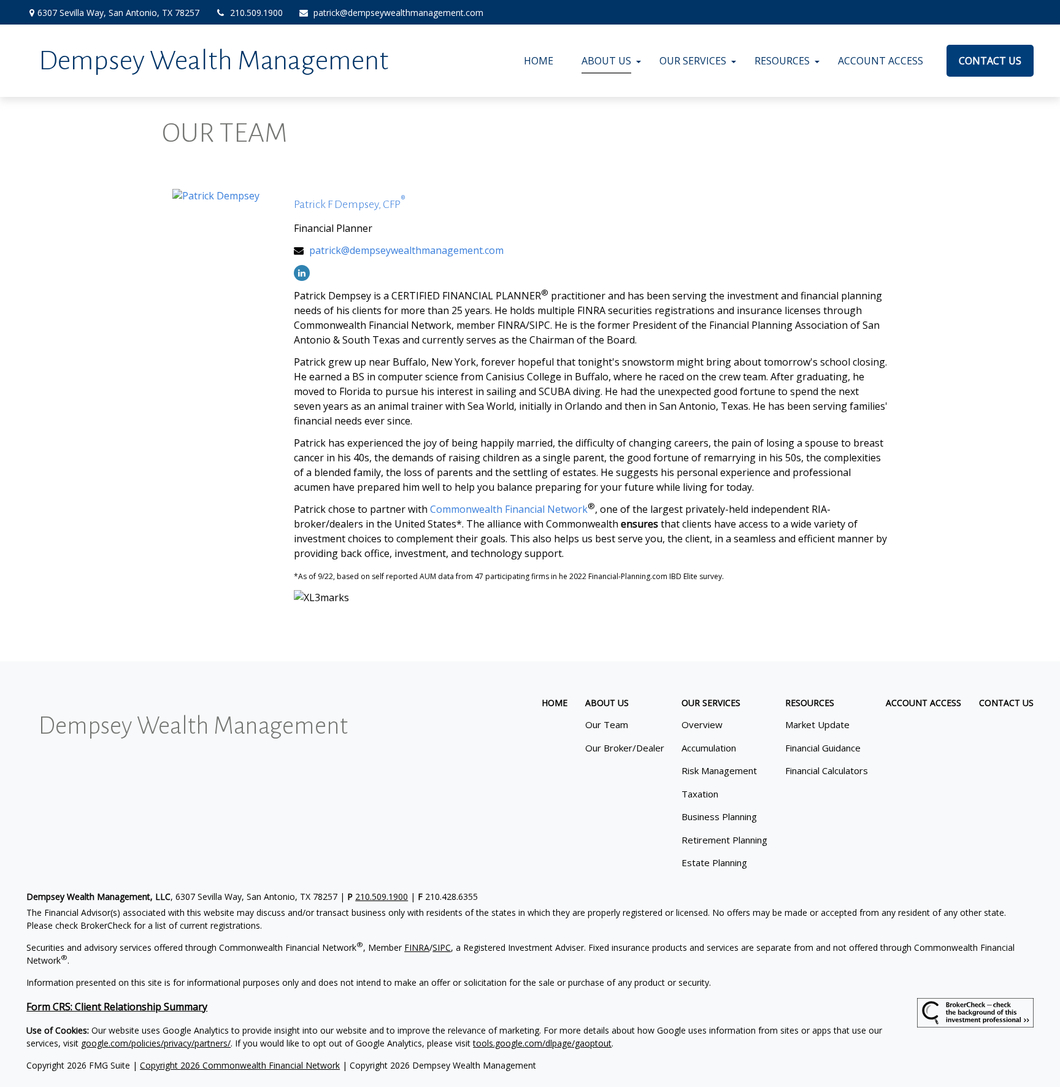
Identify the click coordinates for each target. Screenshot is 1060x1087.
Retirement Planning (724, 840)
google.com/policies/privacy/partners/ (156, 1043)
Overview (702, 724)
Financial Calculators (826, 770)
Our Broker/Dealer (624, 748)
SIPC (441, 947)
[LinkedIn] (302, 273)
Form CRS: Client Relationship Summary (116, 1006)
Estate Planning (714, 862)
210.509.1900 (256, 12)
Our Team (606, 724)
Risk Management (719, 770)
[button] (538, 60)
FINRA (416, 947)
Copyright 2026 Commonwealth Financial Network (240, 1065)
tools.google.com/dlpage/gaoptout (542, 1043)
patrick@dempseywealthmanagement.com (398, 12)
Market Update (817, 724)
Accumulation (709, 748)
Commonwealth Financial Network (509, 509)
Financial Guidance (823, 748)
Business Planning (719, 816)
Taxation (700, 794)
